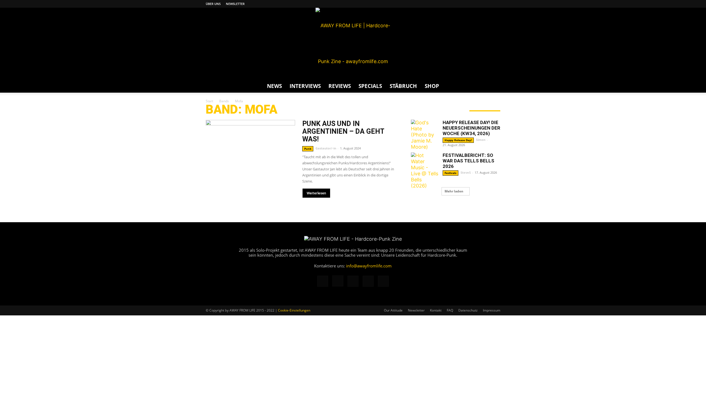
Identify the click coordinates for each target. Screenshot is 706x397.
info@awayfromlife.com (369, 266)
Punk (307, 149)
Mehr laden (454, 191)
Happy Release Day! (458, 140)
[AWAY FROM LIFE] (353, 43)
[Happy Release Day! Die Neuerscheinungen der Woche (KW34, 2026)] (424, 135)
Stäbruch (403, 86)
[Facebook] (460, 4)
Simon (480, 140)
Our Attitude (393, 310)
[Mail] (478, 4)
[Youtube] (496, 4)
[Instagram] (469, 4)
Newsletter (235, 4)
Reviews (339, 86)
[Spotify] (487, 4)
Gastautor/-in (325, 148)
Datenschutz (468, 310)
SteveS (466, 172)
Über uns (213, 4)
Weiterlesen (316, 193)
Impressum (491, 310)
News (274, 86)
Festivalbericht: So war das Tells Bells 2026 (468, 160)
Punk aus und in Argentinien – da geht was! (343, 131)
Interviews (305, 86)
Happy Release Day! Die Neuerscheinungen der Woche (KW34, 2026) (471, 128)
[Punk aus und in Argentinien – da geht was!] (250, 152)
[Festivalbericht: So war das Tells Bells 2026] (424, 170)
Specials (370, 86)
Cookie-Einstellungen (294, 310)
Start (209, 101)
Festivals (450, 173)
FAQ (450, 310)
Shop (432, 86)
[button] (493, 86)
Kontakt (436, 310)
